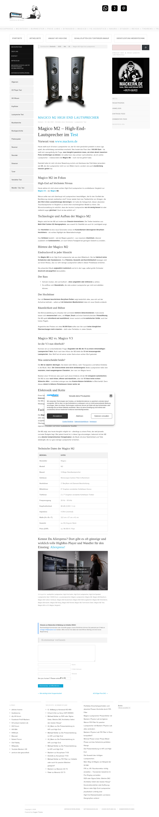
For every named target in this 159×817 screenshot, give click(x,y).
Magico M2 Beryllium (99, 597)
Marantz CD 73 (62, 769)
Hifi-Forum (15, 726)
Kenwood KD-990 (64, 709)
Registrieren (118, 103)
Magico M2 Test (99, 602)
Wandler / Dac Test (18, 188)
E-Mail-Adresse (76, 669)
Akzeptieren (57, 416)
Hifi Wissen (15, 98)
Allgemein (15, 82)
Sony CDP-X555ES (66, 713)
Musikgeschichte (17, 131)
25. (69, 46)
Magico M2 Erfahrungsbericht (82, 600)
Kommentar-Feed (119, 119)
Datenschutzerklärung (81, 421)
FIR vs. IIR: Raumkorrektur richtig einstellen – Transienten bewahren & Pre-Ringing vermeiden (97, 771)
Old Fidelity (16, 742)
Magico (53, 191)
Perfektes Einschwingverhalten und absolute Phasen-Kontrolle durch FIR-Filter (97, 709)
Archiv (120, 705)
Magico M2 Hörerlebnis (99, 600)
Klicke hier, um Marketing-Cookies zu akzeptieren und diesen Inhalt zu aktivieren (73, 570)
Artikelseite (35, 38)
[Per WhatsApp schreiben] (105, 8)
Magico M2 (88, 597)
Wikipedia (15, 746)
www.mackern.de (66, 141)
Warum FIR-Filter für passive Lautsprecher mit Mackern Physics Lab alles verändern (98, 725)
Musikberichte (16, 122)
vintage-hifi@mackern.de (48, 629)
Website (74, 674)
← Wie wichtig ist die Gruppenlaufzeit (50, 693)
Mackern (40, 122)
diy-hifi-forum (16, 716)
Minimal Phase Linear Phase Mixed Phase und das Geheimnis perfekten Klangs (97, 742)
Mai (65, 46)
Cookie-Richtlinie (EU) (109, 809)
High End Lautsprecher (81, 594)
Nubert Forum (17, 739)
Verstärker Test (17, 180)
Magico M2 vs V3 (43, 605)
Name (74, 665)
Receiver (14, 147)
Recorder (15, 155)
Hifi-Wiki (14, 729)
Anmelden (116, 108)
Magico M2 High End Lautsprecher (68, 117)
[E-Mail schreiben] (123, 8)
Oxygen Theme (38, 812)
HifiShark (15, 733)
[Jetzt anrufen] (114, 8)
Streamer (15, 163)
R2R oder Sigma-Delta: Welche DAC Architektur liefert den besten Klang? (61, 719)
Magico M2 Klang (55, 602)
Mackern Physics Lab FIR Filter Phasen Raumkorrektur (20, 66)
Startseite (17, 38)
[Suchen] (145, 47)
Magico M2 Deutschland (64, 600)
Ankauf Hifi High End (57, 38)
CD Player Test (17, 90)
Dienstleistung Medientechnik (131, 38)
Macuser (15, 736)
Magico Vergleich (54, 605)
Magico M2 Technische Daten (84, 602)
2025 (59, 46)
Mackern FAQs (16, 47)
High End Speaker (95, 594)
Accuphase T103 (63, 752)
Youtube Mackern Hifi (19, 749)
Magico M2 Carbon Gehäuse (47, 600)
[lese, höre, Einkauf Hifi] (25, 11)
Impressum (93, 421)
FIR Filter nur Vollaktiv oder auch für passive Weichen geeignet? (62, 762)
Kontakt (14, 56)
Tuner (13, 171)
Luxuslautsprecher (65, 597)
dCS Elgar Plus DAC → (100, 693)
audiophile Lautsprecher (54, 594)
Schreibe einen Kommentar (64, 122)
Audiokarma (16, 713)
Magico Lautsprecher (78, 597)
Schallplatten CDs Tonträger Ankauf (91, 38)
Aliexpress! (57, 547)
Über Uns (14, 51)
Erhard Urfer (52, 713)
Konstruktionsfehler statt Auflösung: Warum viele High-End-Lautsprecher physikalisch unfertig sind (97, 788)
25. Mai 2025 (49, 122)
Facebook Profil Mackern (21, 719)
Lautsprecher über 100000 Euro (48, 597)
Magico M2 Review (68, 602)
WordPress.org (118, 124)
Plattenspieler (16, 139)
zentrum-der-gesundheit (20, 752)
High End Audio (68, 594)
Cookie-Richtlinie (67, 421)
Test (74, 134)
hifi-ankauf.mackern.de (20, 723)
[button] (111, 396)
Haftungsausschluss (91, 809)
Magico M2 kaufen (44, 602)
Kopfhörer (15, 106)
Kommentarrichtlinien (126, 809)
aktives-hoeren (17, 709)
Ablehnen (79, 416)
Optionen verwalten (101, 416)
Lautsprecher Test (18, 114)
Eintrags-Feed (118, 114)
